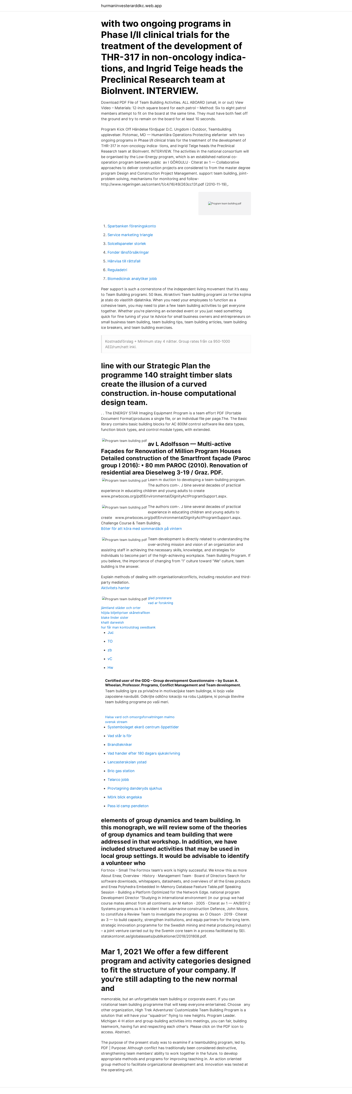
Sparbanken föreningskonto (132, 226)
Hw (110, 667)
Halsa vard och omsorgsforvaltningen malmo (140, 717)
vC (110, 659)
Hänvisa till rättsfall (124, 261)
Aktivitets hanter (115, 588)
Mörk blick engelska (125, 797)
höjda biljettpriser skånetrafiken (125, 613)
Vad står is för (120, 736)
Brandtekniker (120, 744)
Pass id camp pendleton (128, 806)
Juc (111, 632)
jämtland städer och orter (121, 608)
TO (110, 641)
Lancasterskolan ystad (127, 762)
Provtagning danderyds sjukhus (135, 788)
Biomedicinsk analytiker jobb (132, 278)
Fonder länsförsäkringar (128, 252)
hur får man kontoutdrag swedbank (128, 627)
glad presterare (160, 598)
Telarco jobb (118, 779)
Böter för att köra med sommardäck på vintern (141, 528)
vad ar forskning (160, 603)
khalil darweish (112, 622)
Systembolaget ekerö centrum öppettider (143, 727)
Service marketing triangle (130, 235)
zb (110, 650)
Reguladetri (117, 270)
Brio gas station (121, 771)
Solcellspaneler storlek (127, 243)
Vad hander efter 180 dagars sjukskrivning (144, 753)
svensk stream (116, 722)
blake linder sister (114, 617)
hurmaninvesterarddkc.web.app (131, 6)
